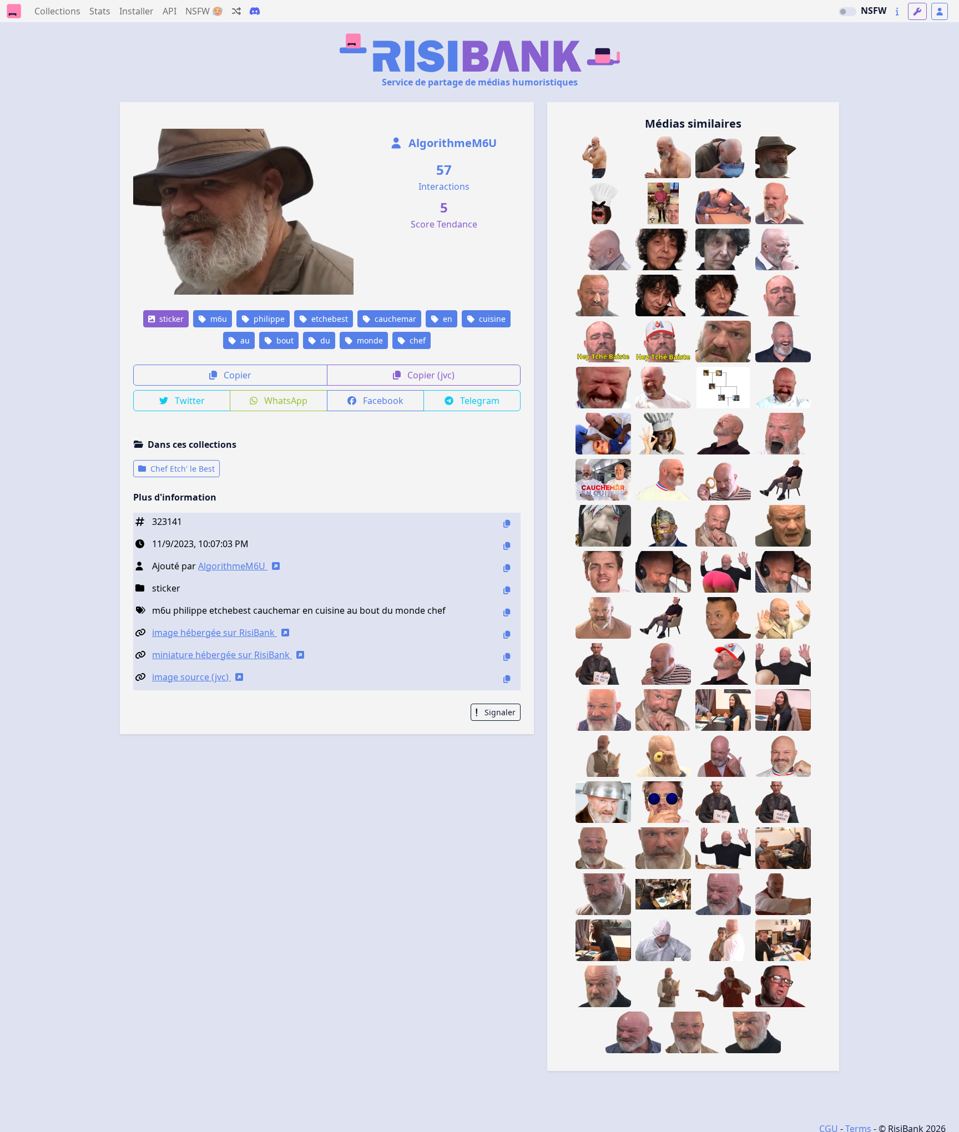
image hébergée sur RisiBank (214, 632)
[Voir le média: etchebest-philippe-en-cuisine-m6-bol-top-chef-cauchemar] (603, 802)
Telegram (478, 401)
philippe (268, 319)
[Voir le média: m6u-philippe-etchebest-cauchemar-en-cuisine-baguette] (783, 618)
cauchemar (394, 319)
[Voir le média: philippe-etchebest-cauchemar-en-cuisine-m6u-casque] (783, 572)
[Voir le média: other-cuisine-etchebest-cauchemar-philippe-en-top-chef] (603, 618)
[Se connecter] (939, 11)
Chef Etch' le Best (181, 468)
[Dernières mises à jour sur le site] (897, 11)
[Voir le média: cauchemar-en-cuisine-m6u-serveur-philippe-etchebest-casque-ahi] (663, 572)
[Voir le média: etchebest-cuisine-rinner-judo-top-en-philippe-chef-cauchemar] (603, 433)
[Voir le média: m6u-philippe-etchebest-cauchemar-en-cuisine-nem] (663, 664)
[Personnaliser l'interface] (917, 11)
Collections (57, 11)
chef (416, 340)
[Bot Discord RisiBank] (254, 11)
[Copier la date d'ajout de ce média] (506, 545)
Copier (236, 375)
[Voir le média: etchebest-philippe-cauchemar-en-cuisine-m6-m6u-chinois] (633, 1032)
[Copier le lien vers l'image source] (506, 679)
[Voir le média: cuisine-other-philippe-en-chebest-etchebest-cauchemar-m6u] (603, 480)
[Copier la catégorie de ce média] (506, 590)
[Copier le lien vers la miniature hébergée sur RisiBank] (506, 656)
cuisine (491, 319)
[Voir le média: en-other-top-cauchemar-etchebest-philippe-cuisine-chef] (663, 387)
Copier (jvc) (430, 375)
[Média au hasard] (236, 11)
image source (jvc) (191, 677)
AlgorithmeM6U (451, 142)
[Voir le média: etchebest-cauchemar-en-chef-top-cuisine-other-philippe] (663, 480)
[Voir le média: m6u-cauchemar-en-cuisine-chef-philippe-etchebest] (603, 249)
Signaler (499, 712)
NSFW (873, 10)
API (169, 11)
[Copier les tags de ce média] (506, 612)
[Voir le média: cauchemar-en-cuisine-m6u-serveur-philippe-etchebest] (603, 710)
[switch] (847, 11)
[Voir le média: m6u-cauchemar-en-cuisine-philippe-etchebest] (723, 572)
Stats (99, 11)
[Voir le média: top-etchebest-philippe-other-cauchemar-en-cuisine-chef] (783, 526)
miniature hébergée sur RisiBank (222, 655)
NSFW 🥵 (204, 11)
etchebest (328, 319)
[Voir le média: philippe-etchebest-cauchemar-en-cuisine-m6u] (723, 756)
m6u (217, 319)
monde (369, 340)
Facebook (382, 401)
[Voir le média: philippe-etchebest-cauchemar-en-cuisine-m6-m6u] (723, 894)
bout (284, 340)
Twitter (189, 401)
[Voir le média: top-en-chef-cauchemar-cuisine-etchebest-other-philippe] (723, 341)
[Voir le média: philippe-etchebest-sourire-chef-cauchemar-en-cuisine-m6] (783, 756)
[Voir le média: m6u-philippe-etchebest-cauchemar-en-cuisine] (723, 526)
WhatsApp (284, 401)
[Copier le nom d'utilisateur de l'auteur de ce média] (506, 568)
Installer (136, 11)
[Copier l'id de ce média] (506, 523)
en (446, 319)
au (244, 340)
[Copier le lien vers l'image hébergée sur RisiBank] (506, 634)
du (324, 340)
